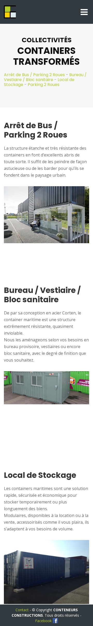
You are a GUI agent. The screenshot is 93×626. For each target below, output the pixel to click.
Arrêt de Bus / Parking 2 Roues (34, 75)
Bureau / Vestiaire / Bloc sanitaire (45, 77)
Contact (22, 609)
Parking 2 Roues (43, 85)
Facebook (43, 620)
